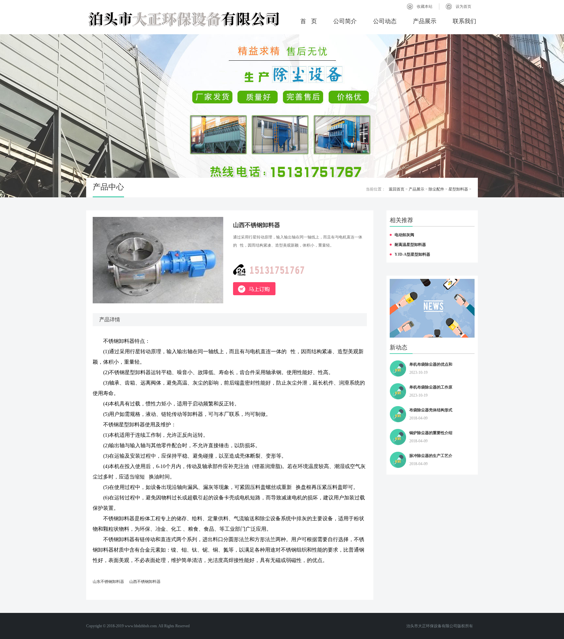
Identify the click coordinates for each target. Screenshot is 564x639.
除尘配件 (436, 189)
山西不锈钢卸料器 (145, 581)
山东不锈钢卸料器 (108, 581)
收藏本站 (424, 6)
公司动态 (385, 21)
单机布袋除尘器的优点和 (430, 364)
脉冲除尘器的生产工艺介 (430, 455)
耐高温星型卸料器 (410, 244)
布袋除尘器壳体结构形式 (430, 410)
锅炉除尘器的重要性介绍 (430, 433)
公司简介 (345, 21)
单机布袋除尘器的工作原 (430, 387)
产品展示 (424, 21)
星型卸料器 (458, 189)
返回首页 (396, 189)
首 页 (308, 21)
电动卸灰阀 (404, 235)
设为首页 (463, 6)
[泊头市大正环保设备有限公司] (184, 19)
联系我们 (464, 21)
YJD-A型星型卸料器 (412, 254)
